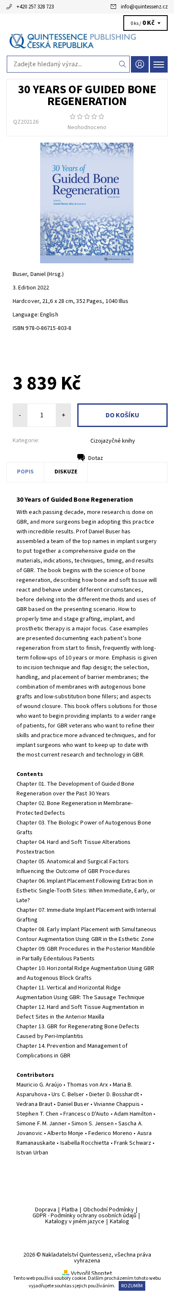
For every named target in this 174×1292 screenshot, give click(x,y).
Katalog (119, 1221)
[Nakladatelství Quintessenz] (87, 41)
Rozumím (132, 1285)
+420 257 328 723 (35, 7)
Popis (25, 472)
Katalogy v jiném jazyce (74, 1221)
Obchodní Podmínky (108, 1210)
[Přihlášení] (140, 64)
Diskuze (65, 472)
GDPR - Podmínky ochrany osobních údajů (84, 1216)
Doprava (45, 1210)
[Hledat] (123, 64)
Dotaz (95, 458)
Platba (70, 1210)
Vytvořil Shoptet (91, 1273)
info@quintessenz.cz (144, 7)
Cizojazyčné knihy (112, 441)
